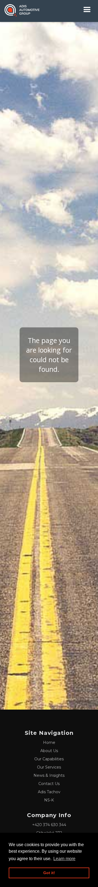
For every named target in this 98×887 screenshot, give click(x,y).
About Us (49, 750)
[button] (87, 10)
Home (49, 742)
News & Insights (49, 775)
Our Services (49, 767)
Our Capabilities (49, 758)
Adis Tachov (49, 791)
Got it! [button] (49, 873)
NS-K (49, 800)
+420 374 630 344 (49, 824)
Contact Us (49, 783)
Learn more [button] (64, 858)
